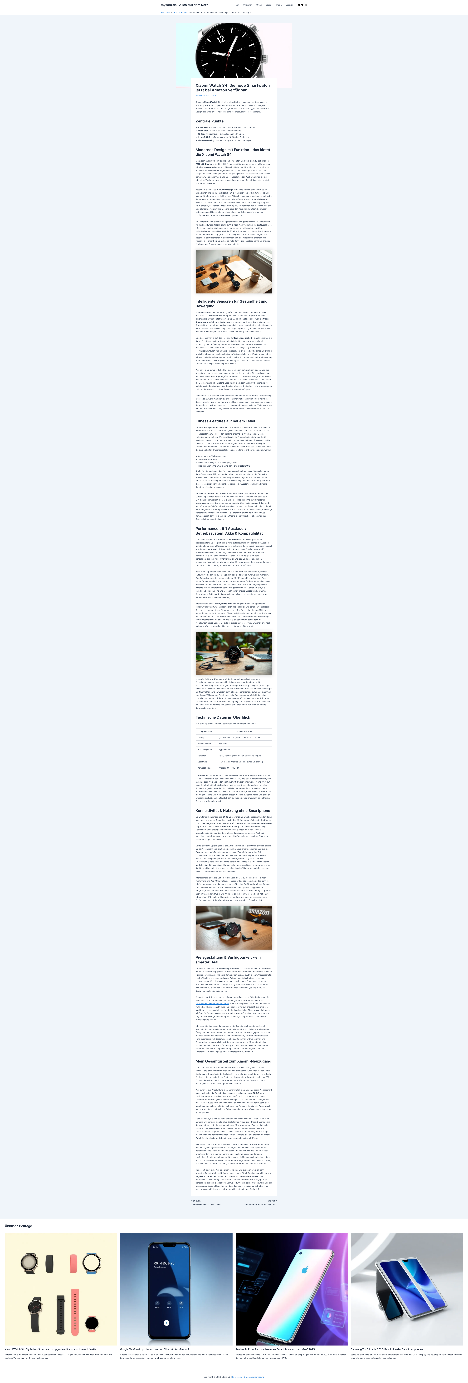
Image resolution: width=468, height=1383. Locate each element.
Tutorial (278, 5)
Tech (236, 5)
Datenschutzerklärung (254, 1377)
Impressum (237, 1377)
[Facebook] (299, 5)
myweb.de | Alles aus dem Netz (184, 5)
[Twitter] (302, 5)
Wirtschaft (247, 5)
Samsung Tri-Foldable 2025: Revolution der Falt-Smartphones (387, 1349)
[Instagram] (306, 5)
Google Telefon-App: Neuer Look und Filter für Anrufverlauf (154, 1349)
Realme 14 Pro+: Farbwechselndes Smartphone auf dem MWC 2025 (275, 1349)
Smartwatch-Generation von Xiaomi (212, 1003)
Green (259, 5)
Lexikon (289, 5)
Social (268, 5)
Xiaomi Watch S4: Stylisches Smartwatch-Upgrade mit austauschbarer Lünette (50, 1349)
